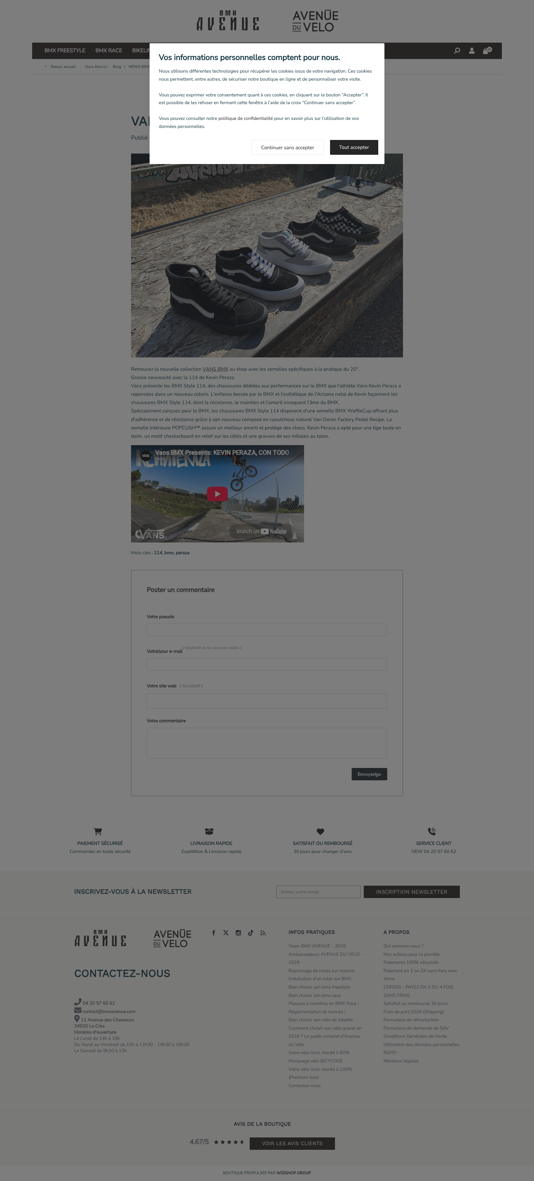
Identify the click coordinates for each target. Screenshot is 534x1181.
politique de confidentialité (245, 119)
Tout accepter (354, 147)
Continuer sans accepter (287, 147)
